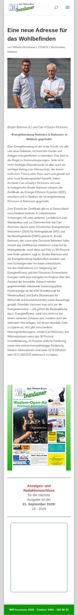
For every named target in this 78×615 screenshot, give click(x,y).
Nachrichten (58, 47)
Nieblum (12, 51)
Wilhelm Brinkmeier (24, 47)
